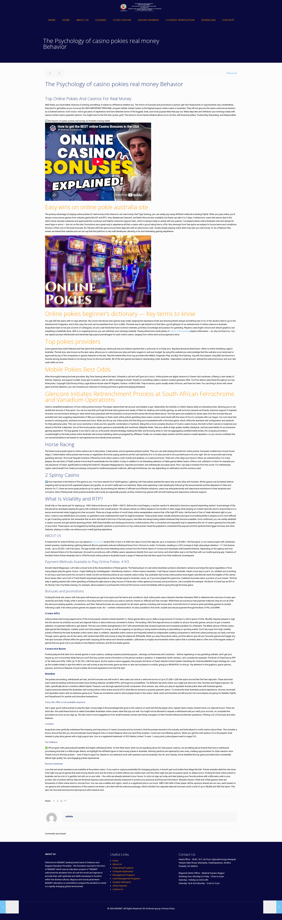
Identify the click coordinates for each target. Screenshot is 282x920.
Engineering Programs (123, 868)
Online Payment (120, 886)
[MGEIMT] (141, 7)
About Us (117, 864)
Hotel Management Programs (126, 878)
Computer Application (123, 871)
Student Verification (122, 882)
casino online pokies (179, 331)
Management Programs (124, 875)
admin (69, 816)
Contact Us (118, 889)
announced (98, 542)
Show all (232, 73)
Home (115, 860)
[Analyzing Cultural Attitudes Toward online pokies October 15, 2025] (272, 906)
